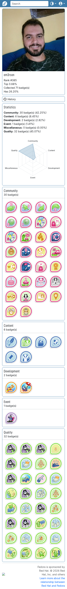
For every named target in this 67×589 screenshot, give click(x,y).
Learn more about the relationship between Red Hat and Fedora (52, 582)
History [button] (12, 99)
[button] (53, 3)
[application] (33, 159)
